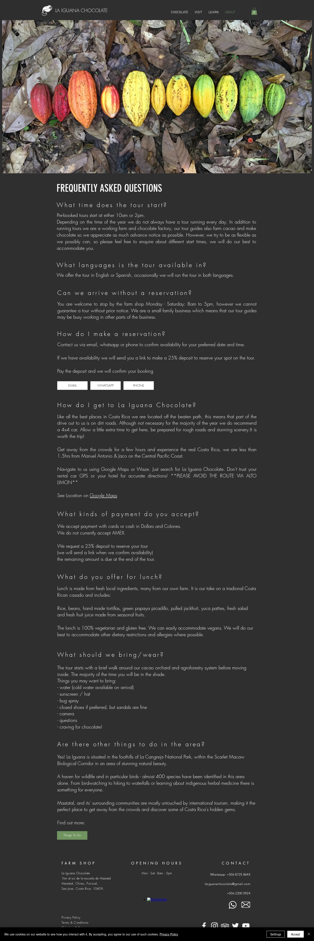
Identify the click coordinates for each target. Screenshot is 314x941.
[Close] (308, 934)
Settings (275, 934)
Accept (295, 934)
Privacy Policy (169, 934)
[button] (198, 12)
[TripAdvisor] (224, 925)
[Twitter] (235, 925)
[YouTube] (245, 925)
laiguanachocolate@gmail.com (227, 884)
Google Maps (103, 495)
